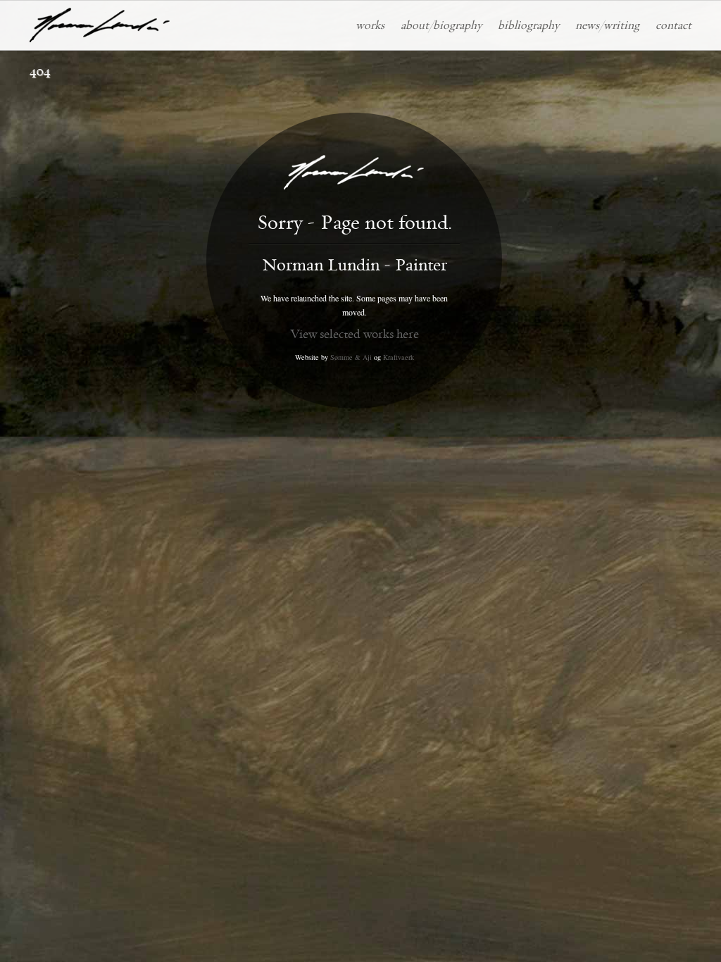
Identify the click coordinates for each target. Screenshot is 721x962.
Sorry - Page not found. (354, 223)
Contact (673, 25)
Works (370, 25)
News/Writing (607, 25)
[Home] (99, 25)
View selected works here (354, 334)
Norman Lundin (354, 265)
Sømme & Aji (351, 357)
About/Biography (441, 25)
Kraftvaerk (398, 357)
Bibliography (528, 25)
